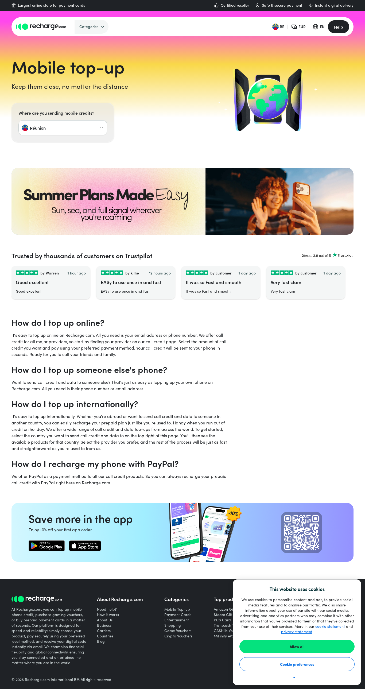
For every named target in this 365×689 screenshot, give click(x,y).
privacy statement (296, 631)
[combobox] (62, 128)
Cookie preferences (297, 664)
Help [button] (338, 27)
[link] (47, 545)
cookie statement (330, 626)
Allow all (297, 646)
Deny (297, 678)
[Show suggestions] (101, 127)
